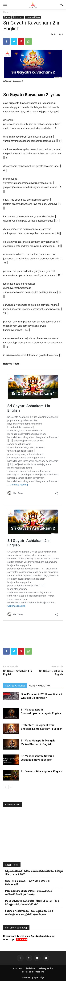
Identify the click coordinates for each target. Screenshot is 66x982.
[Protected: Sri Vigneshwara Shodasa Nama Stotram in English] (11, 728)
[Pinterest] (21, 41)
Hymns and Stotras (33, 17)
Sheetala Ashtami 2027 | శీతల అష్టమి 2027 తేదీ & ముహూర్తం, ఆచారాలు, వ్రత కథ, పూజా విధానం (29, 913)
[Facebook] (6, 41)
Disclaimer (30, 968)
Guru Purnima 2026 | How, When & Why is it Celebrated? (27, 883)
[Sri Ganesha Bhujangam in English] (11, 775)
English (15, 12)
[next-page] (10, 787)
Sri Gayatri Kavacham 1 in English (17, 673)
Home (6, 12)
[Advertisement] (33, 630)
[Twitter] (14, 41)
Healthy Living (17, 17)
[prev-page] (5, 787)
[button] (5, 4)
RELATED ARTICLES (15, 685)
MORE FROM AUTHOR (40, 685)
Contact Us (16, 968)
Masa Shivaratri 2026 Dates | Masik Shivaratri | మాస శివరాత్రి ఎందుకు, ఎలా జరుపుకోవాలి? (32, 903)
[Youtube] (46, 958)
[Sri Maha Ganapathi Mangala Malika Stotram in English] (11, 744)
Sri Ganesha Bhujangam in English (41, 771)
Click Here (21, 939)
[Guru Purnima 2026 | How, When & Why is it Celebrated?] (11, 696)
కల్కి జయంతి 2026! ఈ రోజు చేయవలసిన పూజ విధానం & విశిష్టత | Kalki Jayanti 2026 (34, 873)
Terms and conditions (33, 971)
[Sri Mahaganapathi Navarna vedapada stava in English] (11, 759)
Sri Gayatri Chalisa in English (51, 673)
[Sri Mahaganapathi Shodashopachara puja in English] (11, 713)
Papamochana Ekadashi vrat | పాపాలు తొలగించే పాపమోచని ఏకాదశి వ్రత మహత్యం (28, 893)
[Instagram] (29, 958)
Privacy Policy (46, 968)
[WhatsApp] (28, 41)
